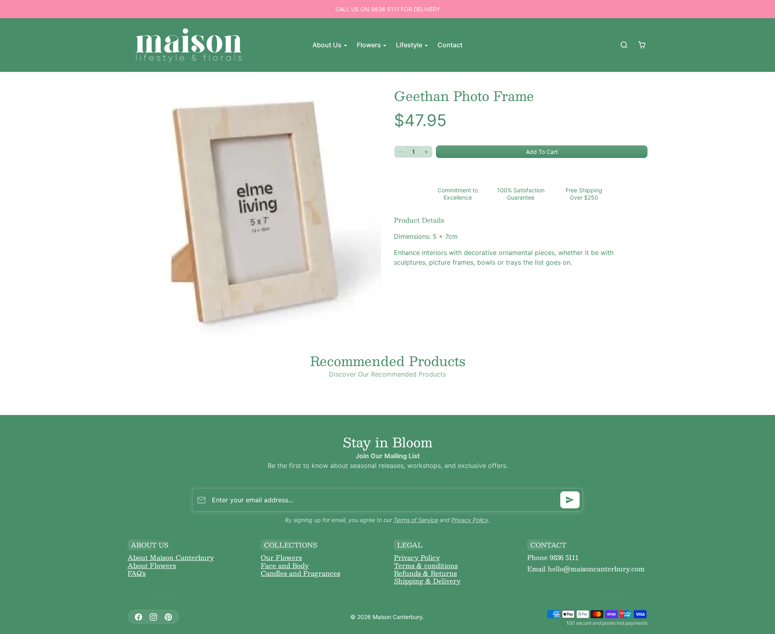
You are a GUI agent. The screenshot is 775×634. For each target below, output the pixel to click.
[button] (624, 45)
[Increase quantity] (426, 151)
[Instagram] (153, 616)
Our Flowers (281, 557)
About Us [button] (327, 45)
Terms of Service (416, 519)
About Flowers (152, 565)
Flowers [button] (370, 45)
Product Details (419, 220)
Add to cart (542, 151)
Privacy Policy (469, 519)
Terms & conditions (426, 565)
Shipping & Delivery (427, 580)
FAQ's (137, 573)
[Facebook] (138, 616)
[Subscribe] (570, 499)
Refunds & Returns (425, 573)
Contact (450, 45)
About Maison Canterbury (171, 557)
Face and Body (285, 565)
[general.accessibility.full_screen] (370, 95)
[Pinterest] (168, 616)
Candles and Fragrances (300, 573)
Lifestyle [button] (410, 45)
